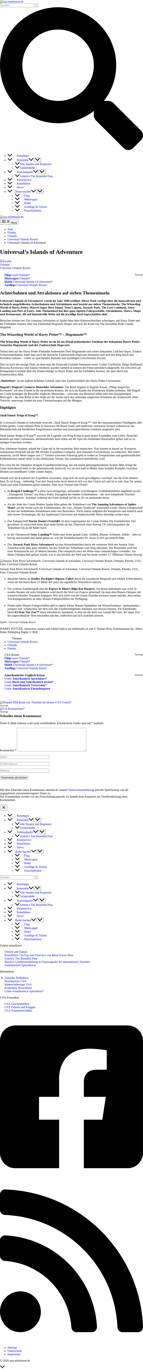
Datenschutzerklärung (81, 789)
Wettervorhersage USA (18, 984)
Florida (7, 261)
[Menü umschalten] (37, 159)
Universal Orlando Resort (15, 268)
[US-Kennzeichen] (12, 708)
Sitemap (12, 1347)
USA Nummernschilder (18, 1010)
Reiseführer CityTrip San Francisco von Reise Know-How (39, 955)
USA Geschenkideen (16, 1003)
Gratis (25, 678)
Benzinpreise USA (15, 981)
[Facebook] (71, 1177)
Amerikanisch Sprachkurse (20, 965)
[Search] (36, 877)
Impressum (13, 1354)
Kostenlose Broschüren (18, 987)
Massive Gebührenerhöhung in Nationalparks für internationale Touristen (47, 961)
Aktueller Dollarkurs (16, 977)
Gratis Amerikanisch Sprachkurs (23, 991)
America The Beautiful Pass (20, 958)
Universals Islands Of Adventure (27, 281)
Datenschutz (14, 1350)
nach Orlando (16, 275)
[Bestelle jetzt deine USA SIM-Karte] (36, 702)
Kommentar (8, 750)
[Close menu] (3, 808)
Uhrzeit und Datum (15, 951)
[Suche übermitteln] (36, 5)
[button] (71, 149)
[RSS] (71, 1341)
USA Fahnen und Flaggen (19, 1007)
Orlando (5, 264)
